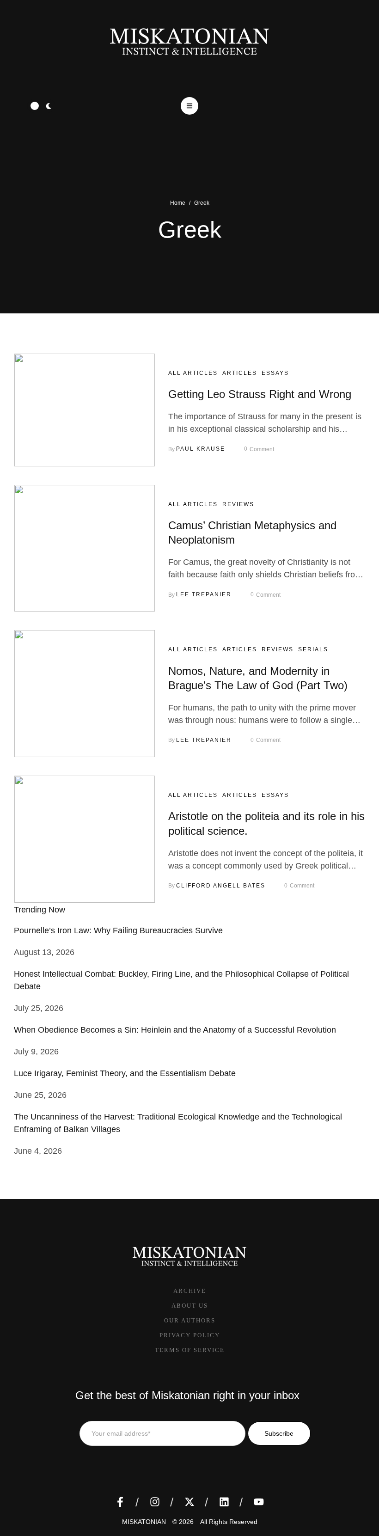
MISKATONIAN (144, 1521)
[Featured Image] (84, 410)
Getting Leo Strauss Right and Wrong (259, 394)
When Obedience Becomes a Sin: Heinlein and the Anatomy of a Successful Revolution (175, 1029)
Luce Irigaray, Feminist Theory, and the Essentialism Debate (125, 1073)
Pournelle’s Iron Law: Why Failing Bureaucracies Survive (118, 930)
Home (177, 203)
